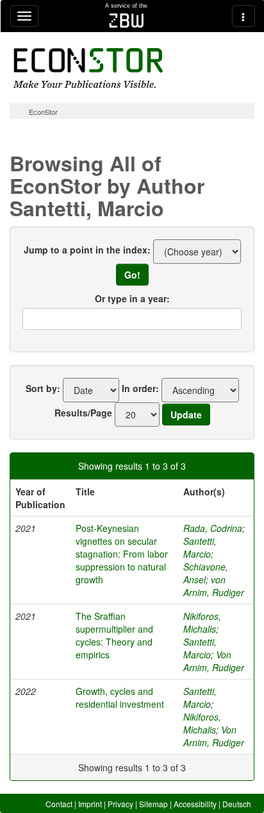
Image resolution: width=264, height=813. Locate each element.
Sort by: (43, 388)
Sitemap (153, 803)
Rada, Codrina (212, 528)
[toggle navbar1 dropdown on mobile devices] (24, 16)
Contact (58, 803)
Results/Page (83, 412)
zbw (126, 20)
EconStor (43, 112)
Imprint (90, 803)
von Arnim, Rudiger (213, 586)
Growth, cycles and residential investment (120, 697)
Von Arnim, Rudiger (213, 661)
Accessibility (195, 803)
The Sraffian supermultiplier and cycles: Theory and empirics (114, 635)
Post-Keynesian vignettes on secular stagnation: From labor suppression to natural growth (122, 554)
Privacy (120, 803)
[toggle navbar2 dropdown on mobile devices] (243, 16)
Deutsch (236, 803)
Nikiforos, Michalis (202, 622)
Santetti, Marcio (200, 547)
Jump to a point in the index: (87, 249)
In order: (140, 388)
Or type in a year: (132, 298)
